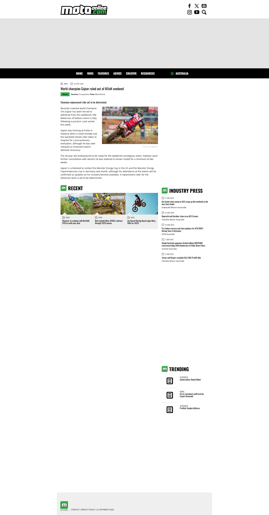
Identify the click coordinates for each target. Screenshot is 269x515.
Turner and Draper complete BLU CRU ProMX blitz (181, 257)
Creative (131, 73)
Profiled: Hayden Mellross (190, 408)
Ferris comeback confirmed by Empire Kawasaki (192, 395)
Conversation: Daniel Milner (190, 379)
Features (103, 73)
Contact (75, 510)
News (90, 73)
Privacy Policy (88, 510)
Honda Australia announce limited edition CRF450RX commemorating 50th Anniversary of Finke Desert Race (183, 244)
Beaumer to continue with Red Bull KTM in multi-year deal (75, 222)
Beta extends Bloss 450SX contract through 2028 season (109, 222)
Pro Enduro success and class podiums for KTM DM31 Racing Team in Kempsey (182, 229)
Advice (117, 73)
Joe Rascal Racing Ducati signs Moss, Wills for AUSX (141, 222)
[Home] (84, 10)
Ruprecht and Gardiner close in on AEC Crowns (180, 216)
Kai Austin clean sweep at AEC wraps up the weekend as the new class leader (185, 203)
